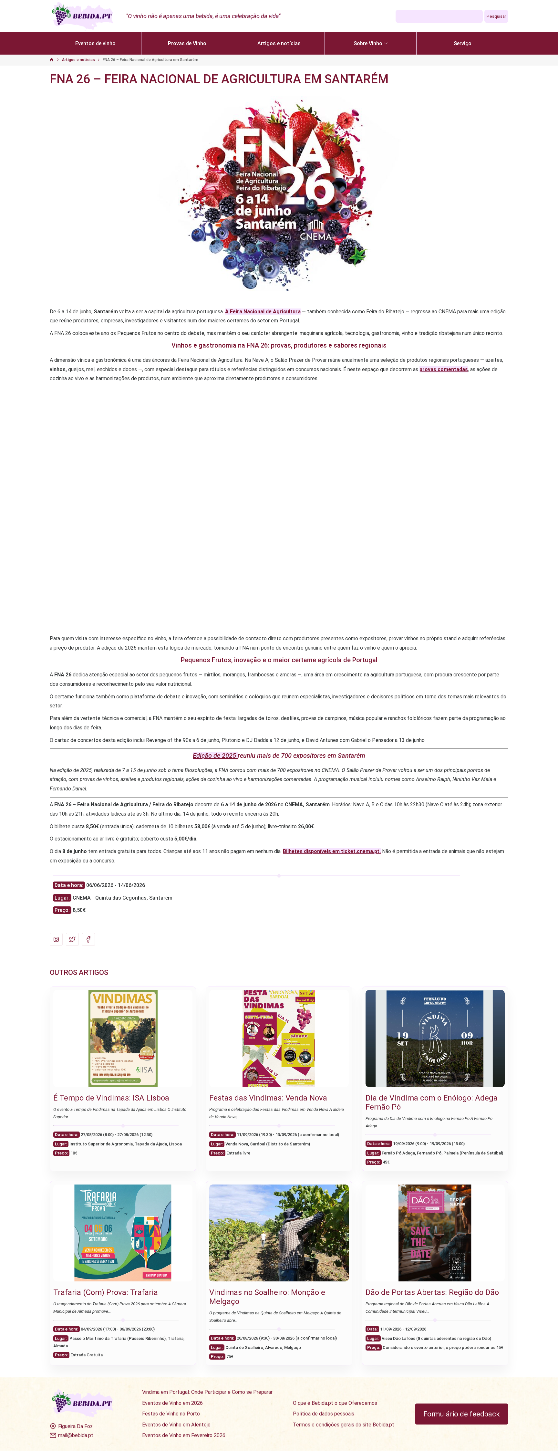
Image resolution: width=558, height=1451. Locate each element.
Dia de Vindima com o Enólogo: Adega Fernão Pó (432, 1102)
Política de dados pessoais (323, 1414)
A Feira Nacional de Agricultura (263, 311)
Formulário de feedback (461, 1414)
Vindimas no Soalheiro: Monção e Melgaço (267, 1297)
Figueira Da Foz (75, 1426)
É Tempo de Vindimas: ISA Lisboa (111, 1097)
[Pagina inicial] (83, 16)
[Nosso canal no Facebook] (88, 939)
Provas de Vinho (187, 43)
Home (55, 60)
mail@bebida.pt (75, 1435)
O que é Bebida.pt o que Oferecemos (335, 1403)
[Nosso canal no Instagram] (56, 939)
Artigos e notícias (279, 43)
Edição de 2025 (215, 755)
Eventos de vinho (95, 43)
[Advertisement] (279, 432)
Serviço (462, 43)
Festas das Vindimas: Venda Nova (268, 1097)
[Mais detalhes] (122, 1038)
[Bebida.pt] (83, 1403)
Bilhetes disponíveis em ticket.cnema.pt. (332, 851)
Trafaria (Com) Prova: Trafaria (105, 1292)
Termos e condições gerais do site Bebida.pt (343, 1425)
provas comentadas (443, 369)
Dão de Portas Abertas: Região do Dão (432, 1292)
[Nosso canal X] (72, 939)
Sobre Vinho (368, 43)
